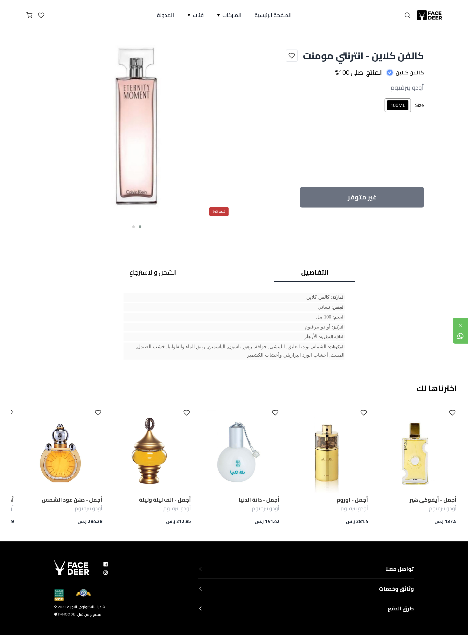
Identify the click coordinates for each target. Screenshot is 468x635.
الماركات (232, 15)
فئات (198, 15)
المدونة (165, 15)
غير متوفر (362, 197)
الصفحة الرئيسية (273, 15)
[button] (140, 226)
